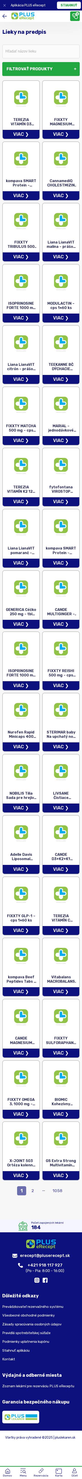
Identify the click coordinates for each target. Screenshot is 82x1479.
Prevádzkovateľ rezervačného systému (32, 1307)
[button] (23, 1473)
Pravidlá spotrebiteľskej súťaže (26, 1333)
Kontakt (8, 1359)
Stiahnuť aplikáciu (16, 1350)
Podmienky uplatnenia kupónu (25, 1342)
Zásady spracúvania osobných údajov (32, 1324)
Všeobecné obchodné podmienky (28, 1315)
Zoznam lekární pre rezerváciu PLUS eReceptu (38, 1386)
